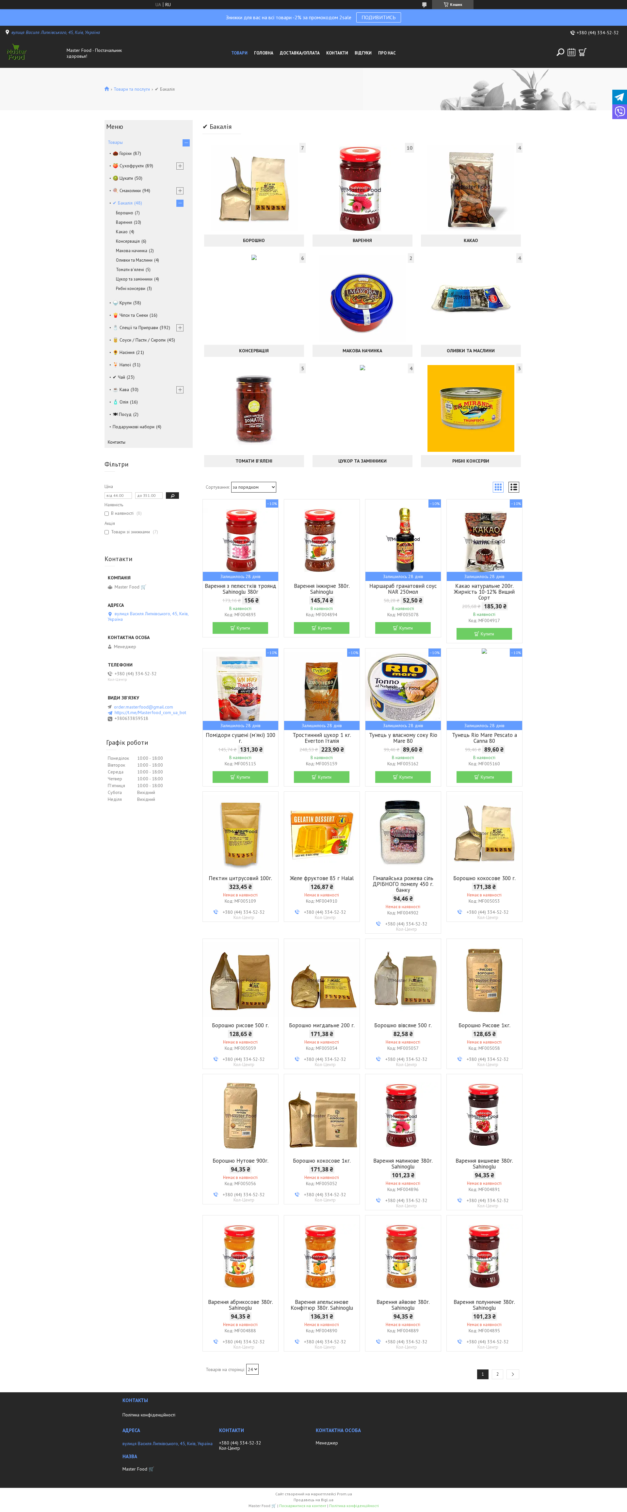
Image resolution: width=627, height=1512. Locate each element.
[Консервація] (254, 298)
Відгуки (363, 53)
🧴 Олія (120, 402)
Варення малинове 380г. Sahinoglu (403, 1163)
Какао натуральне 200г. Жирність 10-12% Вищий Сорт (484, 592)
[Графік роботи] (571, 52)
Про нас (387, 53)
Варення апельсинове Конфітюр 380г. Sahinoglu (322, 1305)
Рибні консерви (470, 461)
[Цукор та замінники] (362, 408)
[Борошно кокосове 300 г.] (484, 832)
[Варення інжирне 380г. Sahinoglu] (322, 540)
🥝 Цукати (123, 178)
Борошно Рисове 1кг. (484, 1025)
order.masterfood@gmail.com (143, 707)
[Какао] (471, 188)
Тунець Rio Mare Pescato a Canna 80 (484, 738)
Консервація (254, 351)
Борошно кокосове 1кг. (322, 1161)
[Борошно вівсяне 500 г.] (403, 979)
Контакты (116, 442)
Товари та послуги (132, 89)
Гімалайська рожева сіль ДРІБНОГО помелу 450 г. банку (403, 884)
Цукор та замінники (362, 461)
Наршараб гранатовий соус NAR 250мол (403, 589)
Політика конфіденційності (148, 1415)
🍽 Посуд (122, 414)
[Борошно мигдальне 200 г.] (322, 979)
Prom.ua (344, 1493)
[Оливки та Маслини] (471, 298)
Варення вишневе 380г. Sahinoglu (484, 1163)
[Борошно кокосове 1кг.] (322, 1115)
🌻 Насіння (124, 352)
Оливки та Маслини (471, 351)
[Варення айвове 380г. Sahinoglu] (403, 1256)
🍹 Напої (122, 365)
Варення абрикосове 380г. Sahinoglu (240, 1305)
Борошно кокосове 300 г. (484, 878)
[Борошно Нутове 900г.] (240, 1115)
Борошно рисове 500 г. (240, 1025)
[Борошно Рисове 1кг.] (484, 979)
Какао (471, 240)
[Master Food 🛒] (34, 53)
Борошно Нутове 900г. (240, 1161)
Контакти (337, 53)
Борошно (254, 240)
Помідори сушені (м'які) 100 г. (240, 738)
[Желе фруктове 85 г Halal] (322, 832)
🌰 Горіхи (122, 153)
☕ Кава (121, 389)
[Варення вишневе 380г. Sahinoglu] (484, 1115)
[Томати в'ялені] (254, 408)
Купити (243, 628)
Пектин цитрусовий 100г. (240, 878)
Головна (263, 53)
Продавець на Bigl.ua (313, 1499)
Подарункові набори (133, 427)
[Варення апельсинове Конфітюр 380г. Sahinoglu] (322, 1256)
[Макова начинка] (362, 298)
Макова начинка (362, 351)
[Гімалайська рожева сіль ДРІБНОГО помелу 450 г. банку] (403, 832)
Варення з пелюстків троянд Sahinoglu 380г (240, 589)
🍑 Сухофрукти (128, 166)
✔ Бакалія (123, 203)
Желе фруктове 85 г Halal (322, 878)
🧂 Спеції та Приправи (135, 327)
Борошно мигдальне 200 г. (322, 1025)
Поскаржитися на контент (302, 1505)
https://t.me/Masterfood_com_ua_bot (150, 712)
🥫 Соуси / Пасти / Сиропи (139, 340)
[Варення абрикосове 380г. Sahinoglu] (240, 1256)
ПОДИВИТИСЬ (379, 17)
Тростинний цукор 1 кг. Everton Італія (322, 738)
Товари (239, 53)
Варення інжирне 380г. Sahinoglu (322, 589)
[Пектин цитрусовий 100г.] (240, 832)
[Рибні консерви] (471, 408)
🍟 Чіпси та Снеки (130, 315)
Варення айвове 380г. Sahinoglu (403, 1305)
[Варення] (362, 188)
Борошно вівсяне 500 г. (403, 1025)
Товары (115, 142)
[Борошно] (254, 188)
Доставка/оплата (300, 53)
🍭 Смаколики (127, 190)
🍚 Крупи (122, 303)
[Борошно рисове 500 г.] (240, 979)
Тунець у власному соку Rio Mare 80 (403, 738)
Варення (362, 240)
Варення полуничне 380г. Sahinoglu (484, 1305)
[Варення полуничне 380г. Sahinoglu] (484, 1256)
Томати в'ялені (253, 461)
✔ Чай (119, 377)
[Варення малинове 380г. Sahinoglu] (403, 1115)
